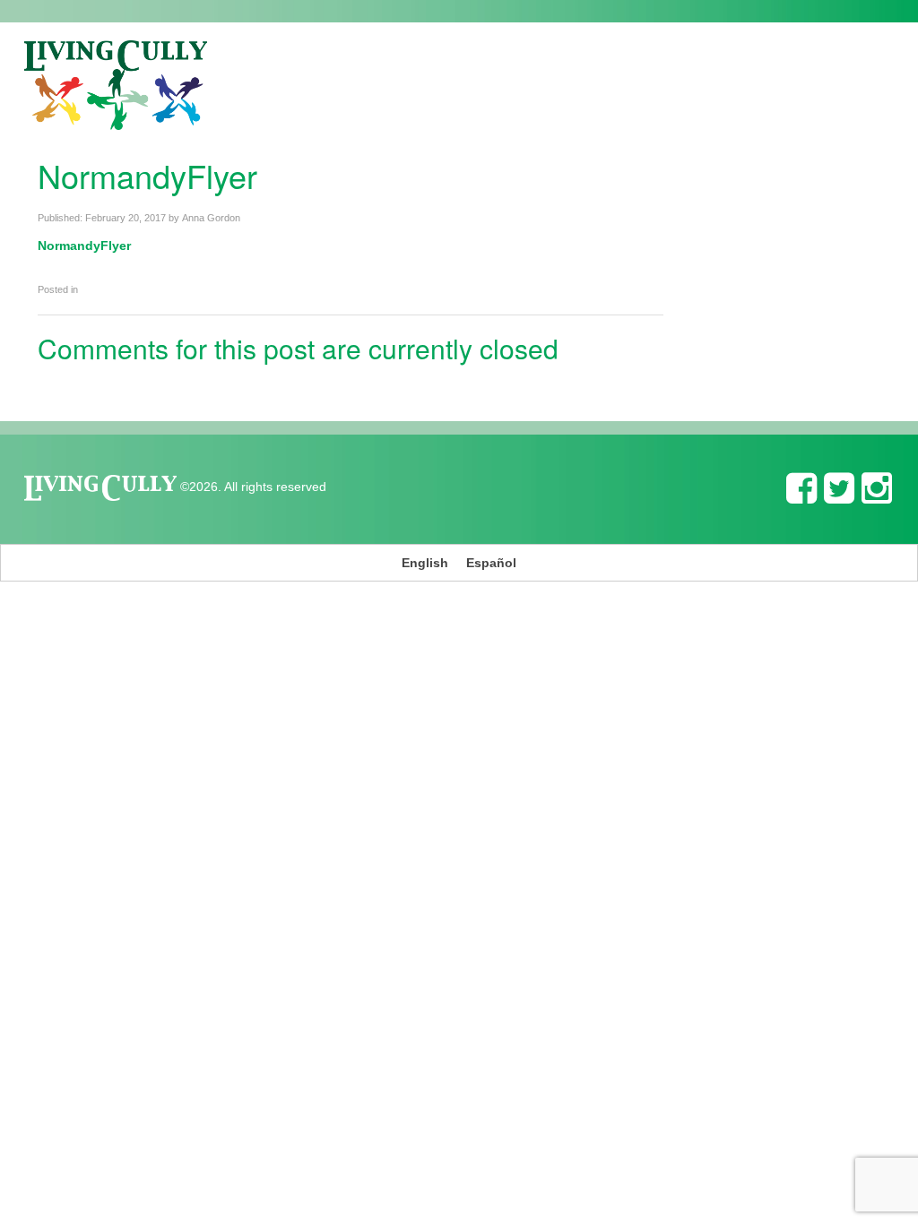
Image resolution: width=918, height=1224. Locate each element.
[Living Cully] (115, 85)
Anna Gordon (211, 217)
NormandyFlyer (84, 245)
